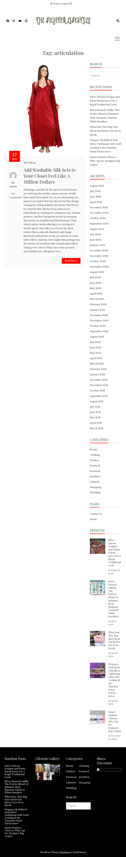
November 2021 (99, 385)
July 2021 (95, 406)
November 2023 (99, 256)
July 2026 (95, 191)
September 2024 (99, 223)
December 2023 (99, 250)
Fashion (94, 460)
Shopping (95, 487)
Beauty (93, 449)
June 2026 (95, 196)
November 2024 (99, 212)
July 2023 (95, 277)
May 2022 (95, 353)
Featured (95, 465)
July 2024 (95, 234)
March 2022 (97, 363)
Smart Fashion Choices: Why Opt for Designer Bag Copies (105, 161)
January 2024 (97, 245)
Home (93, 519)
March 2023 (97, 299)
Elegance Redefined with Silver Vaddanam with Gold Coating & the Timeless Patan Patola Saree (114, 680)
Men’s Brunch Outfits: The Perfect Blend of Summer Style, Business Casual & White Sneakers (113, 599)
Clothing (31, 162)
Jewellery (95, 476)
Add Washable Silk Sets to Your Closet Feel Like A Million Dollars (50, 176)
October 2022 (98, 326)
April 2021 (96, 423)
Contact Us (96, 513)
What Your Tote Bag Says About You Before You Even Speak (105, 131)
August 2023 (97, 272)
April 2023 (96, 293)
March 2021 (96, 428)
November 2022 (99, 320)
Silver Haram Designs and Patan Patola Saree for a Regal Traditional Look (105, 101)
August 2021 (96, 401)
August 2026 (97, 186)
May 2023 (95, 288)
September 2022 (99, 331)
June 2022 (95, 347)
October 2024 (98, 218)
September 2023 (99, 266)
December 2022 (99, 315)
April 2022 (96, 358)
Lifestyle (95, 481)
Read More (71, 260)
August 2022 (97, 336)
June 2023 (95, 283)
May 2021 (95, 417)
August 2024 (97, 229)
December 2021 (98, 380)
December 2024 (99, 207)
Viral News (65, 852)
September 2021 (99, 396)
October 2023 (98, 261)
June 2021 (95, 412)
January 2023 (97, 310)
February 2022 (98, 369)
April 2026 (96, 202)
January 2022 (97, 374)
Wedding (95, 492)
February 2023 (98, 304)
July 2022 (95, 342)
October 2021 (97, 390)
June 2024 (95, 239)
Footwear (95, 471)
